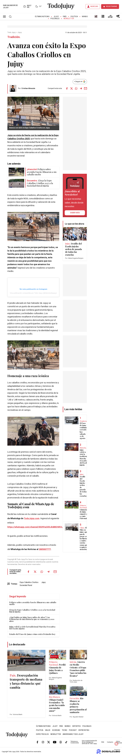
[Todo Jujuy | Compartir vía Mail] (85, 88)
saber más (75, 213)
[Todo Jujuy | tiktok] (66, 742)
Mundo (85, 16)
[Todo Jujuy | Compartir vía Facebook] (67, 88)
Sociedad (56, 730)
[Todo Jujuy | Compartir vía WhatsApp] (76, 88)
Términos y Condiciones (75, 742)
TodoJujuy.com (31, 518)
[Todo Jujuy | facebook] (37, 742)
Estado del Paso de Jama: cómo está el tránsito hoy (32, 634)
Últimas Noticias (42, 16)
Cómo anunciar (119, 742)
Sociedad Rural (26, 585)
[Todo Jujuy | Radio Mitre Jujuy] (110, 17)
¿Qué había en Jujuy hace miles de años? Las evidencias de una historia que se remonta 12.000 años (31, 619)
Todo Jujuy (11, 32)
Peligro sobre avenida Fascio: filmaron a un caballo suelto (32, 603)
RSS (102, 742)
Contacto (110, 742)
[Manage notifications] (116, 744)
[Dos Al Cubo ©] (108, 753)
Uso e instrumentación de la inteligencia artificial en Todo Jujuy (89, 742)
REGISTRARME (111, 6)
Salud (47, 730)
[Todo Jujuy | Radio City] (102, 17)
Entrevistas (84, 730)
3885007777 (45, 549)
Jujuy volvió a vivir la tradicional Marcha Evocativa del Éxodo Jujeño (32, 627)
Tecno (64, 730)
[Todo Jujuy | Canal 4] (96, 17)
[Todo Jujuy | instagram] (43, 742)
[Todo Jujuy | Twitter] (48, 742)
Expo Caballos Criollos (29, 582)
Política (74, 16)
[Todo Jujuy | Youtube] (54, 742)
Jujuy (56, 16)
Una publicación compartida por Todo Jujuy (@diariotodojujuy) (33, 293)
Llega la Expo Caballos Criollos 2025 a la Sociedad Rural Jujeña (32, 611)
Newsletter (69, 18)
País (64, 16)
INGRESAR (94, 6)
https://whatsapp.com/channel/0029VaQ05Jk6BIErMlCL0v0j (37, 527)
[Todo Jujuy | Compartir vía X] (71, 88)
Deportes (76, 726)
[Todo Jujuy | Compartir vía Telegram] (80, 88)
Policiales (55, 18)
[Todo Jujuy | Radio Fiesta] (118, 17)
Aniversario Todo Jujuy (73, 734)
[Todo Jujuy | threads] (60, 742)
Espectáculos (42, 734)
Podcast (73, 730)
